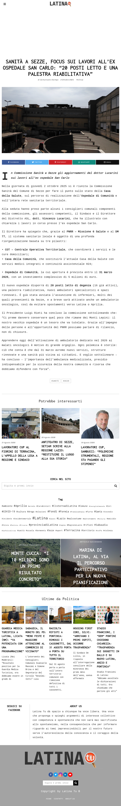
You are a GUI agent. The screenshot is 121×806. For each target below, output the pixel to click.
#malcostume (74, 518)
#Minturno (101, 519)
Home (48, 798)
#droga (30, 511)
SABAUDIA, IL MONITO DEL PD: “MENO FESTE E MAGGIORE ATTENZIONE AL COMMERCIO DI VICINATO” (36, 640)
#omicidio (111, 519)
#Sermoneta (40, 530)
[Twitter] (55, 774)
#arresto (31, 506)
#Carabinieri (43, 506)
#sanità (55, 381)
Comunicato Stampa (49, 80)
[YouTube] (70, 774)
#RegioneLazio (74, 525)
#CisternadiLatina (64, 505)
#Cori (108, 506)
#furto (89, 511)
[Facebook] (51, 774)
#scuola (30, 530)
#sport (59, 530)
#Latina (40, 518)
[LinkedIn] (65, 774)
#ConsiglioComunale (97, 506)
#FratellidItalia (77, 512)
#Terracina (72, 530)
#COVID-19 (8, 511)
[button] (115, 485)
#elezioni (41, 511)
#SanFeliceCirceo (9, 530)
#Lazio (61, 518)
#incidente (7, 519)
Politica (79, 80)
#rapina (62, 525)
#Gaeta (98, 511)
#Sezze (66, 381)
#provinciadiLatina (43, 524)
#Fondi (52, 511)
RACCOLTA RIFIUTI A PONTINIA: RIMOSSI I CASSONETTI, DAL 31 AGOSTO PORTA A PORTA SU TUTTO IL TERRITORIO (60, 643)
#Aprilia (20, 505)
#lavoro (52, 519)
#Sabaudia (101, 524)
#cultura (21, 511)
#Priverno (23, 525)
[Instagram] (60, 774)
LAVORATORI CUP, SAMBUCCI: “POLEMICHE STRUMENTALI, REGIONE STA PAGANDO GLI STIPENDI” (97, 455)
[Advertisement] (60, 30)
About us (70, 798)
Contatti (58, 798)
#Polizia (5, 525)
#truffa (99, 530)
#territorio (87, 530)
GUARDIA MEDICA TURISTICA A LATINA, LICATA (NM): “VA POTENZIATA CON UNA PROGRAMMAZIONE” (13, 640)
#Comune (83, 506)
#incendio (108, 512)
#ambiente (7, 506)
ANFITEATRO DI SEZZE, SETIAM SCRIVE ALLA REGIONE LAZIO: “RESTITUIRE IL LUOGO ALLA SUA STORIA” (57, 450)
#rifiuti (88, 525)
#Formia (64, 511)
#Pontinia (14, 525)
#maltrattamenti (89, 519)
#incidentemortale (22, 519)
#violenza (108, 530)
